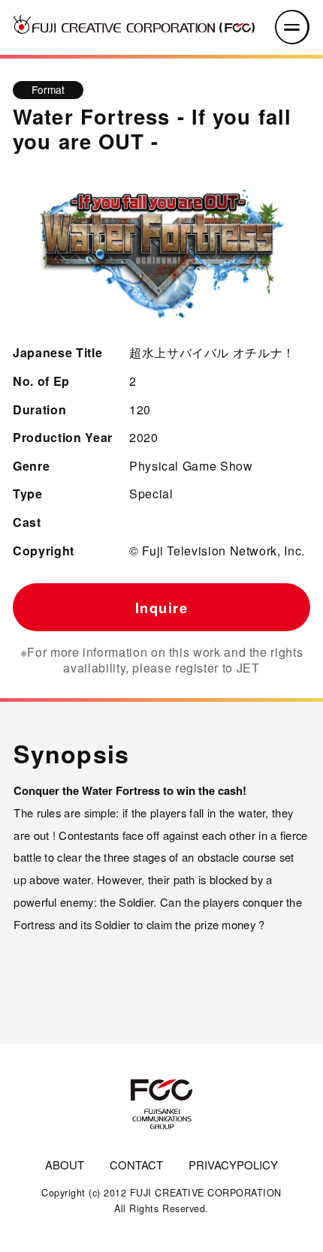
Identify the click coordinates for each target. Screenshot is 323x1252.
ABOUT (64, 1164)
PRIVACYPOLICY (233, 1164)
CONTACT (136, 1164)
